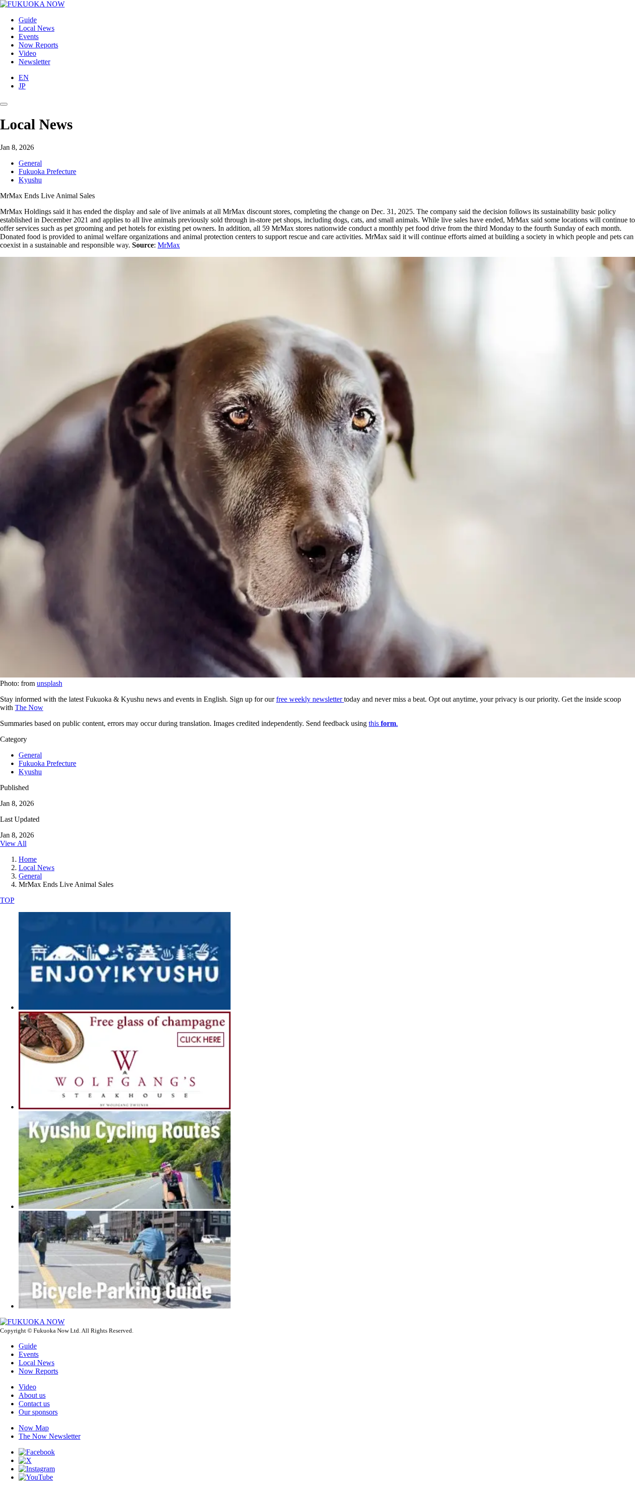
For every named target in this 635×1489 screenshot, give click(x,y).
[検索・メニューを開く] (3, 104)
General (30, 163)
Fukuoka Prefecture (47, 171)
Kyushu (30, 180)
